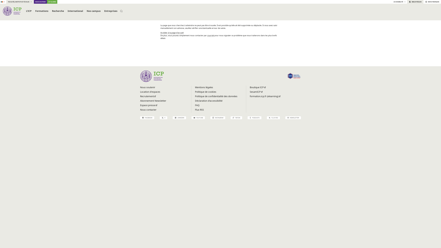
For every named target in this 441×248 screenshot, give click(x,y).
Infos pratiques (433, 2)
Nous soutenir (40, 2)
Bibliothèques (417, 2)
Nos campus (94, 11)
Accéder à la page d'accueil (172, 32)
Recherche (58, 11)
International (75, 11)
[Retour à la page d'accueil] (12, 11)
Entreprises (110, 11)
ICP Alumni (52, 2)
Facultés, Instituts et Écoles (18, 2)
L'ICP (29, 11)
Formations (41, 11)
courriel (210, 35)
